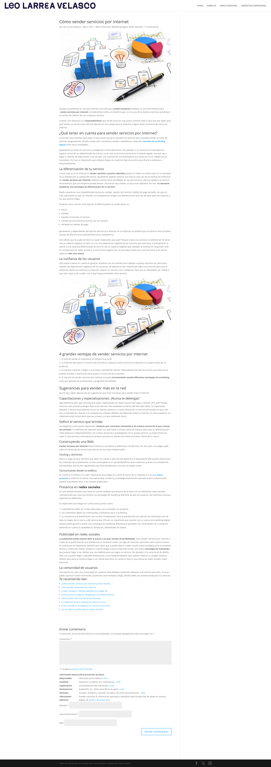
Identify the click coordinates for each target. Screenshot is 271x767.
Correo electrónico (68, 714)
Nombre (64, 705)
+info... (106, 678)
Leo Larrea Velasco (72, 26)
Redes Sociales (136, 26)
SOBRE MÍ (211, 6)
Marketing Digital (120, 26)
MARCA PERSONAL (229, 6)
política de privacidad (82, 669)
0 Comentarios (152, 26)
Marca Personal (103, 26)
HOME (200, 6)
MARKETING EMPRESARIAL (253, 6)
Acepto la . (78, 669)
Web (61, 723)
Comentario (65, 639)
